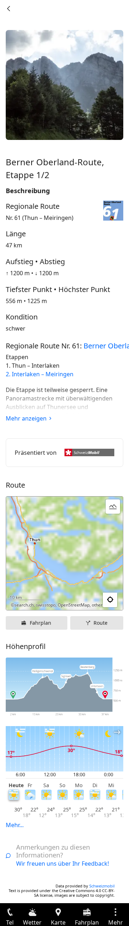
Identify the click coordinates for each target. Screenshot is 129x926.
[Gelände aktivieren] (113, 506)
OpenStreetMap (74, 605)
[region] (64, 553)
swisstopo (46, 605)
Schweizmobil (102, 886)
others (98, 605)
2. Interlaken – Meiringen (39, 374)
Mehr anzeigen (26, 418)
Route (101, 622)
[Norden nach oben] (90, 600)
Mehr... (15, 825)
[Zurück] (8, 8)
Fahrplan (40, 622)
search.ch (24, 605)
